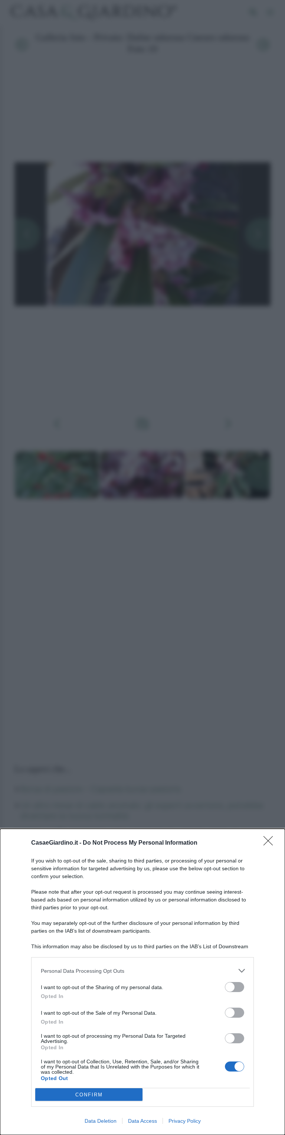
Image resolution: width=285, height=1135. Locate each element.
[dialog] (142, 982)
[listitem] (142, 971)
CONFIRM (89, 1095)
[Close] (270, 843)
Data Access (142, 1121)
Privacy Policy (184, 1121)
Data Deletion (101, 1121)
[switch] (234, 987)
